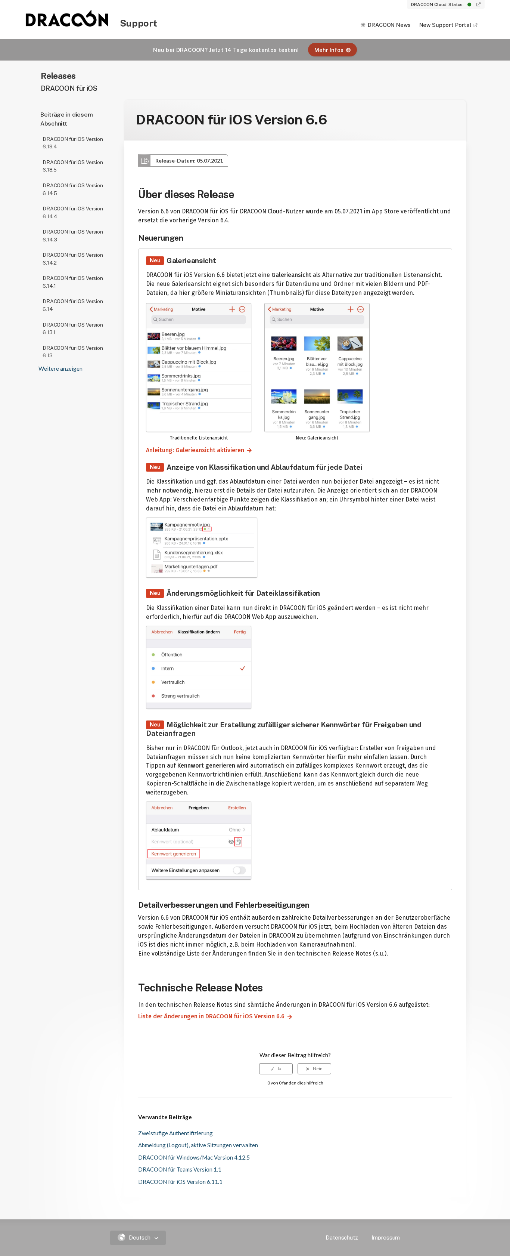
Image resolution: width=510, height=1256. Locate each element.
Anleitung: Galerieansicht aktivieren (192, 450)
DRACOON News (389, 25)
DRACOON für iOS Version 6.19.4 (73, 143)
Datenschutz (342, 1237)
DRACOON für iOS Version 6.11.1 (180, 1181)
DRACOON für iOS (69, 88)
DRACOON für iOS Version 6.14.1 (73, 282)
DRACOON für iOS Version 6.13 (73, 352)
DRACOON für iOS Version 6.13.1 (73, 329)
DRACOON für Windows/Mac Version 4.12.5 (194, 1157)
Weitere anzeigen (60, 368)
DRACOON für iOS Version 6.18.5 (73, 166)
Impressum (385, 1237)
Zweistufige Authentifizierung (175, 1133)
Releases (58, 76)
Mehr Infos (328, 50)
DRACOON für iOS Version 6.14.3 (73, 236)
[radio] (276, 1068)
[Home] (67, 24)
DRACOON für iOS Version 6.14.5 (73, 189)
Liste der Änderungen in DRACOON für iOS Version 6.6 (208, 1016)
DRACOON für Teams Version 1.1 (179, 1169)
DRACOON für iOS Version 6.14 (73, 305)
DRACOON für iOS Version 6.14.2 (73, 259)
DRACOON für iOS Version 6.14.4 (73, 212)
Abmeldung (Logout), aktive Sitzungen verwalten (198, 1145)
